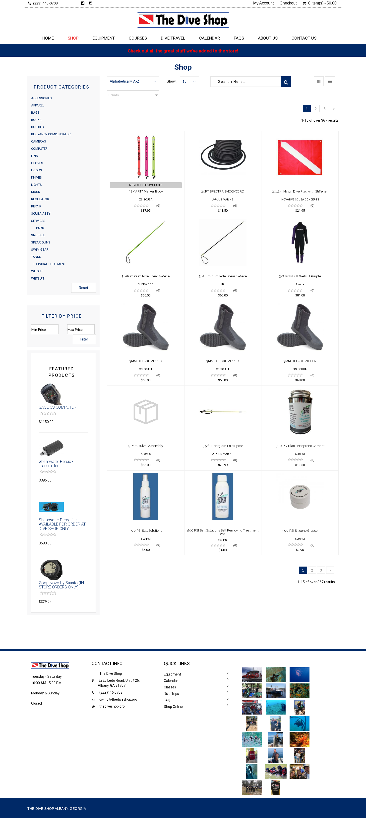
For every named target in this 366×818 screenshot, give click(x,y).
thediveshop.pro (112, 706)
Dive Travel (173, 38)
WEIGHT (37, 271)
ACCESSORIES (41, 98)
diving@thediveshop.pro (118, 699)
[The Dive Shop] (183, 20)
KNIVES (36, 177)
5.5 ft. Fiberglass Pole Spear (222, 446)
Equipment (103, 38)
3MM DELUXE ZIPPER (145, 361)
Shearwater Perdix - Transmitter (56, 463)
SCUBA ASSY (40, 213)
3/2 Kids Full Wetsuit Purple (300, 276)
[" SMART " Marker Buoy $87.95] (145, 135)
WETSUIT (37, 278)
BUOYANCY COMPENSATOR (51, 134)
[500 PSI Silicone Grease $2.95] (299, 474)
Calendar (209, 38)
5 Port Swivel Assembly (145, 446)
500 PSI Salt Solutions (145, 530)
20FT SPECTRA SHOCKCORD (222, 191)
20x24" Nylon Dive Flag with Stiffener (300, 191)
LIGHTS (36, 185)
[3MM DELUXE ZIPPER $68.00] (145, 304)
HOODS (36, 170)
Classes (170, 687)
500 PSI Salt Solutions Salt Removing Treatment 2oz (222, 532)
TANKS (36, 257)
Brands (114, 95)
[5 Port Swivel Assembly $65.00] (145, 389)
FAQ (167, 700)
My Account (263, 3)
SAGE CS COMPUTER (57, 407)
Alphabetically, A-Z (124, 81)
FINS (34, 156)
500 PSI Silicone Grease (299, 530)
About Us (268, 38)
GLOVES (37, 163)
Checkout (288, 3)
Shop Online (173, 707)
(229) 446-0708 (45, 3)
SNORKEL (38, 235)
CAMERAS (38, 141)
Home (48, 38)
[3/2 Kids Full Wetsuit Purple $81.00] (299, 219)
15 (184, 81)
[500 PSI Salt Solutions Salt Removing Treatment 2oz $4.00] (222, 474)
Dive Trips (171, 694)
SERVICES (38, 221)
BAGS (35, 112)
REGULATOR (40, 199)
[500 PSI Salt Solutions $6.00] (145, 474)
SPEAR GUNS (40, 242)
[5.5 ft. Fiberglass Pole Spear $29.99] (222, 389)
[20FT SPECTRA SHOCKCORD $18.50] (222, 135)
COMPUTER (39, 148)
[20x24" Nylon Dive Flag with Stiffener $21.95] (299, 135)
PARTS (40, 228)
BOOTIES (37, 127)
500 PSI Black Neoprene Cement (300, 446)
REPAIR (36, 206)
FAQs (239, 38)
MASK (35, 192)
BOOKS (36, 120)
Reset (83, 288)
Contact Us (304, 38)
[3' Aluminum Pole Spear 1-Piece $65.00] (145, 219)
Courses (138, 38)
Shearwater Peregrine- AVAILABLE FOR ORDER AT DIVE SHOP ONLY (62, 524)
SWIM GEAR (40, 249)
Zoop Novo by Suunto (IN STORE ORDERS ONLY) (61, 585)
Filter (84, 339)
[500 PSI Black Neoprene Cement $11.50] (299, 389)
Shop (73, 38)
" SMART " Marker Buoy (146, 191)
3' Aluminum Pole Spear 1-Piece (146, 276)
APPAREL (37, 105)
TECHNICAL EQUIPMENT (48, 264)
